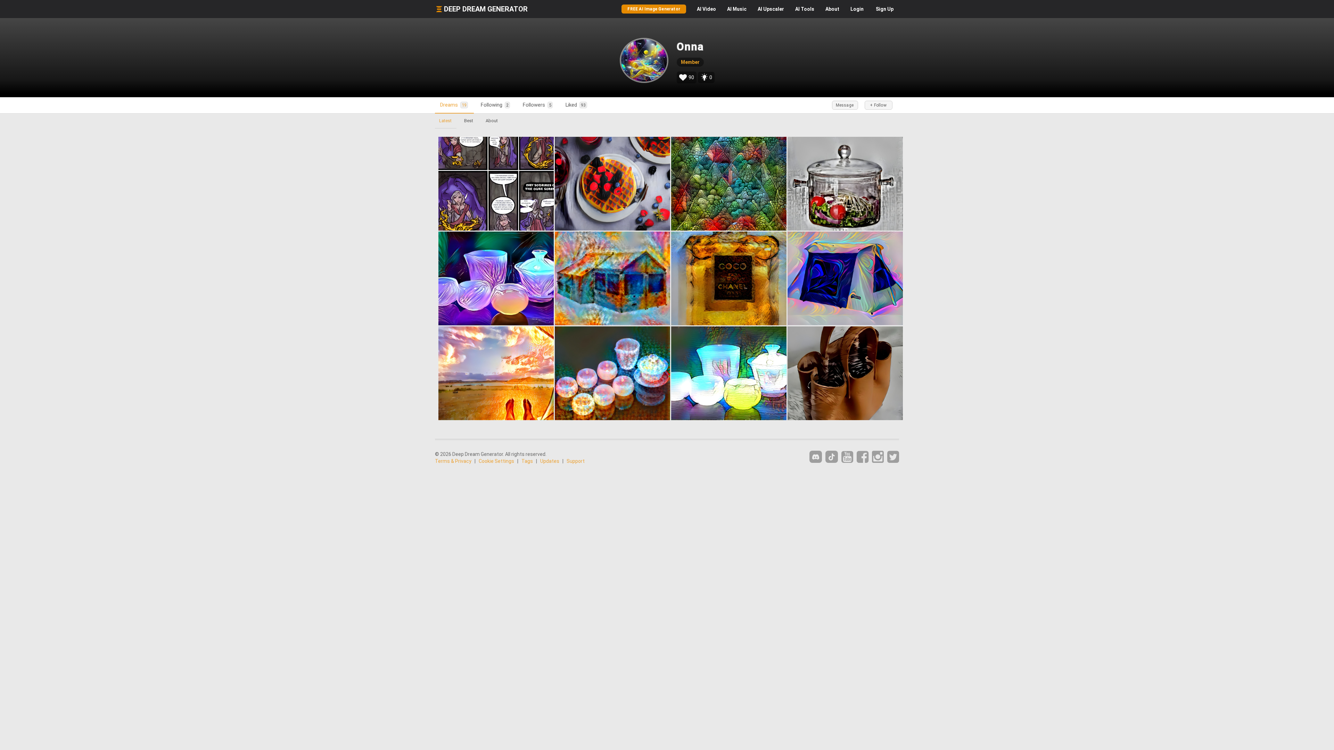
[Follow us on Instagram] (878, 457)
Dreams (453, 105)
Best (468, 120)
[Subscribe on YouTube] (847, 457)
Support (576, 461)
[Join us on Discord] (815, 457)
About (832, 9)
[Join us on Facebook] (862, 457)
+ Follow (878, 105)
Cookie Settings (496, 461)
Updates (549, 461)
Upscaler (771, 9)
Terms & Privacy (453, 461)
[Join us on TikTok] (831, 457)
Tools (804, 9)
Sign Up (885, 9)
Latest (445, 120)
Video (706, 9)
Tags (527, 461)
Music (737, 9)
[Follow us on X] (893, 457)
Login (857, 9)
